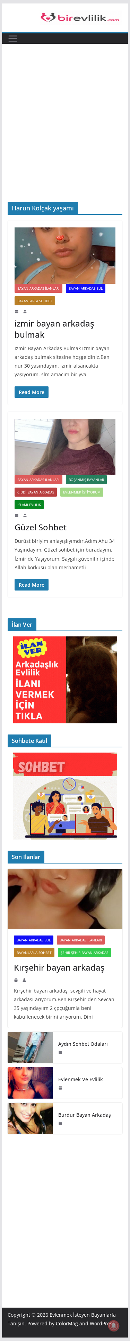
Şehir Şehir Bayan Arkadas (84, 952)
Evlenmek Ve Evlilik (80, 1079)
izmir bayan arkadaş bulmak (54, 329)
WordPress (102, 1323)
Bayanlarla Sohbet (34, 300)
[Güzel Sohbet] (65, 447)
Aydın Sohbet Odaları (83, 1044)
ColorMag (67, 1323)
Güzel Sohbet (41, 527)
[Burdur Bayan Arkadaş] (30, 1118)
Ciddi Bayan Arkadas (35, 492)
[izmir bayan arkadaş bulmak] (65, 255)
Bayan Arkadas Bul (86, 288)
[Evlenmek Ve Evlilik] (30, 1083)
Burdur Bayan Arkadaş (84, 1114)
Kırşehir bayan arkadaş (59, 967)
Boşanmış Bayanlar (86, 479)
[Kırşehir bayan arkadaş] (65, 899)
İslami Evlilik (29, 504)
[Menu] (13, 38)
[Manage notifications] (113, 1325)
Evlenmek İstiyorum (82, 492)
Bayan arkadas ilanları (38, 288)
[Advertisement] (65, 133)
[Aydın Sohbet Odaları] (30, 1047)
